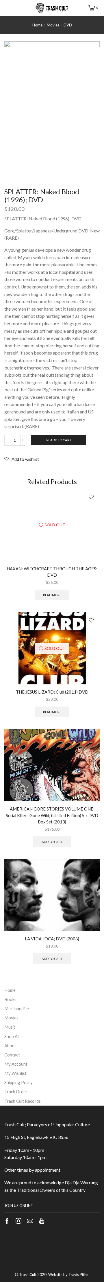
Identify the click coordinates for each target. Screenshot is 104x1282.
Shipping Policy (18, 1082)
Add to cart (60, 440)
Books (10, 999)
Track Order (15, 1091)
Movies (53, 25)
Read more (52, 595)
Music (10, 1026)
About (10, 1045)
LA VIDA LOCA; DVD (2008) (52, 938)
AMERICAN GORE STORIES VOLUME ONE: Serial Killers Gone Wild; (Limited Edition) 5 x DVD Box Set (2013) (52, 815)
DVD (68, 25)
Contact (12, 1054)
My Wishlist (15, 1073)
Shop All (11, 1036)
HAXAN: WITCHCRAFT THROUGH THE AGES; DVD (52, 572)
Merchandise (16, 1008)
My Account (15, 1064)
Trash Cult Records (22, 1101)
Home (37, 25)
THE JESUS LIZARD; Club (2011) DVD (52, 691)
